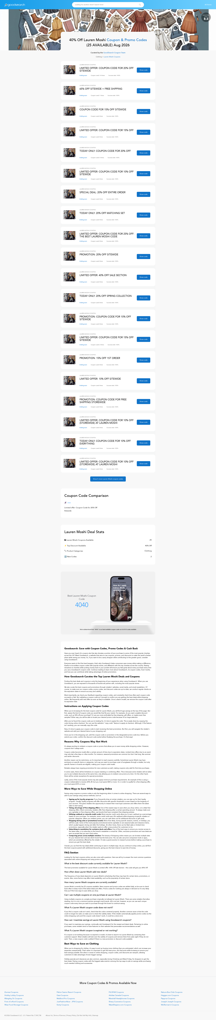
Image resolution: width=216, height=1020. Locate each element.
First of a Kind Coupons (14, 1001)
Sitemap (95, 1015)
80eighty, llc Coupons (13, 998)
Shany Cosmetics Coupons (119, 1001)
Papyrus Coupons (168, 998)
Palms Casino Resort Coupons (69, 992)
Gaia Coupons (62, 995)
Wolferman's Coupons (170, 1005)
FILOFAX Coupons (116, 992)
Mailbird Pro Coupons (66, 998)
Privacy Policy (71, 1015)
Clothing (99, 57)
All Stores (208, 5)
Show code (143, 70)
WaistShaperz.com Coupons (120, 1005)
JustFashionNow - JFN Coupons (70, 1001)
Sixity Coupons (63, 1005)
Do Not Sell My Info (84, 1015)
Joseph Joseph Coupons (171, 1001)
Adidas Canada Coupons (119, 995)
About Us (49, 1015)
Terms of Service (59, 1015)
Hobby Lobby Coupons (14, 995)
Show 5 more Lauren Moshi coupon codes (108, 479)
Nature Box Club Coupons (171, 992)
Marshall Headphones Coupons (121, 998)
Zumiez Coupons (11, 992)
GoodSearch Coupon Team (114, 52)
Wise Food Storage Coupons (16, 1005)
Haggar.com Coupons (170, 995)
